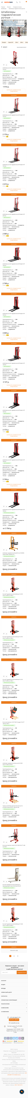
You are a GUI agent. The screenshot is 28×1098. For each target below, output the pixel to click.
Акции (3, 984)
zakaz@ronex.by (15, 1023)
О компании (5, 1011)
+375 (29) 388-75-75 (15, 1017)
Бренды (3, 988)
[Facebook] (8, 1038)
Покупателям (5, 1004)
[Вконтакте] (5, 1038)
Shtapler (4, 42)
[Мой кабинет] (22, 2)
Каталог (3, 980)
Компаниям (5, 1007)
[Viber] (20, 1038)
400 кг (21, 42)
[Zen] (22, 1038)
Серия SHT (10, 42)
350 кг (16, 42)
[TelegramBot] (14, 1038)
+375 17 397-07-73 (18, 1085)
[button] (13, 21)
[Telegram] (17, 1038)
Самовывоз (10, 1029)
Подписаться (22, 972)
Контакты (4, 996)
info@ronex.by (17, 1074)
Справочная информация (9, 1000)
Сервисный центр (6, 992)
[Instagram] (11, 1038)
